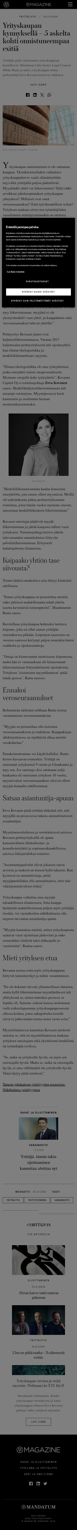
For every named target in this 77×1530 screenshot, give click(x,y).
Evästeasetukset (37, 281)
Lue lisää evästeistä (15, 271)
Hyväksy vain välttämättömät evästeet (37, 300)
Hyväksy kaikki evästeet (38, 292)
